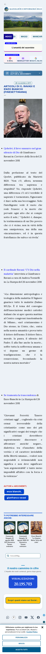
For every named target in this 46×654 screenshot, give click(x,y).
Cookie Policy (32, 632)
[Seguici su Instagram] (20, 617)
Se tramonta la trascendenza (20, 395)
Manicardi (32, 37)
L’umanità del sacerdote (23, 48)
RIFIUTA (22, 643)
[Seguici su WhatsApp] (7, 617)
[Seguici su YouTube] (26, 617)
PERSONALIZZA (21, 637)
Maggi (18, 37)
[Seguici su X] (32, 617)
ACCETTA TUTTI (21, 650)
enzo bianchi (14, 491)
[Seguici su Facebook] (38, 617)
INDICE (8, 37)
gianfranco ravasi (16, 497)
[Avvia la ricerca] (8, 556)
